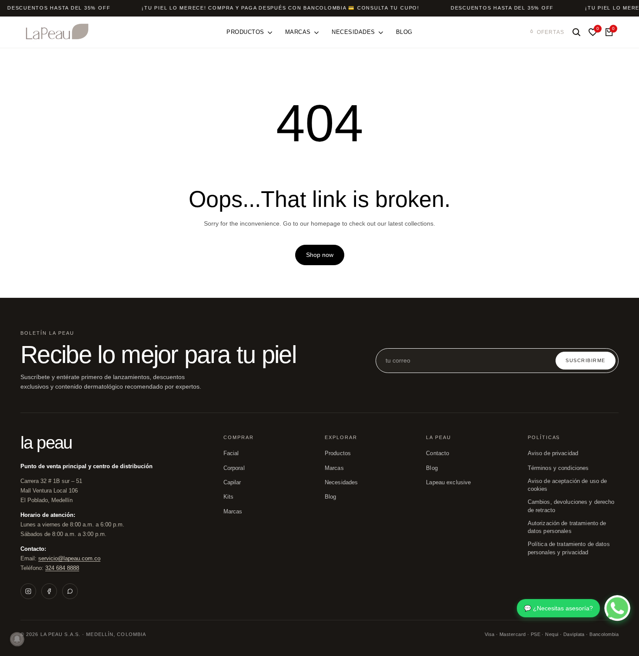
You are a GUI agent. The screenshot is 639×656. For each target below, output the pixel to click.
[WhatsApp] (70, 591)
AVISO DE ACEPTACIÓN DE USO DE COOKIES (567, 485)
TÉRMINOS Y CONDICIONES (558, 468)
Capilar (232, 483)
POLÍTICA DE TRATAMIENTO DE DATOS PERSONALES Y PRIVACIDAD (569, 548)
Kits (228, 497)
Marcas (233, 512)
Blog (432, 468)
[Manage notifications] (17, 639)
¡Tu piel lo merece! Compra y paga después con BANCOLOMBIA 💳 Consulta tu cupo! (280, 7)
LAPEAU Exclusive (448, 483)
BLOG (330, 497)
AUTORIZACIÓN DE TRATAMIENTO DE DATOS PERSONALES (567, 527)
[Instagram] (28, 591)
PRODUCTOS (338, 453)
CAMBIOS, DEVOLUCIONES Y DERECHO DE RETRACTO (571, 506)
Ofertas (550, 32)
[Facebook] (49, 591)
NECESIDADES (341, 483)
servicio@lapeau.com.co (69, 558)
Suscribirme (586, 360)
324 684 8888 (62, 568)
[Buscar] (576, 32)
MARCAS (334, 468)
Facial (231, 453)
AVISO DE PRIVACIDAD (553, 453)
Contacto (437, 453)
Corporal (234, 468)
